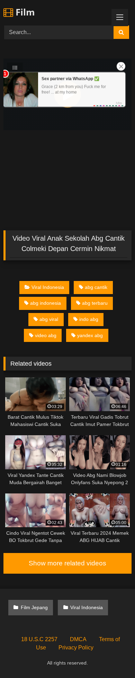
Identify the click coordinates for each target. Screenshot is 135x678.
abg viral (48, 319)
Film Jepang (34, 607)
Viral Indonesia (48, 287)
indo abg (88, 319)
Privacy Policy (75, 647)
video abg (45, 335)
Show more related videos (67, 563)
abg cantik (96, 287)
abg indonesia (45, 303)
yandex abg (90, 335)
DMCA (78, 639)
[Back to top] (113, 657)
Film (24, 12)
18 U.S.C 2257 (39, 639)
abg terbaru (95, 303)
